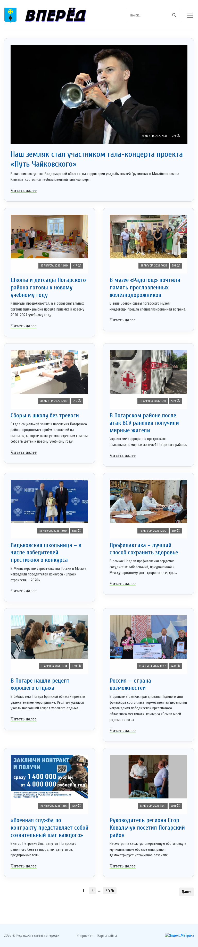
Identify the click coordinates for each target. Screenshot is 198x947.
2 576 (109, 890)
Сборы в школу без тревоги (45, 415)
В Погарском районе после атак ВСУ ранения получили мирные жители (144, 423)
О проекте (85, 935)
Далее (187, 892)
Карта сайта (107, 935)
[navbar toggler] (190, 15)
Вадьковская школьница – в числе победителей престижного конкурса (46, 553)
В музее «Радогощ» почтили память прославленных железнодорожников (145, 287)
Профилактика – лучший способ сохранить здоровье (144, 549)
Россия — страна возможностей (130, 684)
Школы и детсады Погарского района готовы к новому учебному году (48, 287)
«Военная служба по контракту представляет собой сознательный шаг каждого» (49, 828)
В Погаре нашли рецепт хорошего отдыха (40, 684)
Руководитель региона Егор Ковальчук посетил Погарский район (147, 828)
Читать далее (24, 190)
